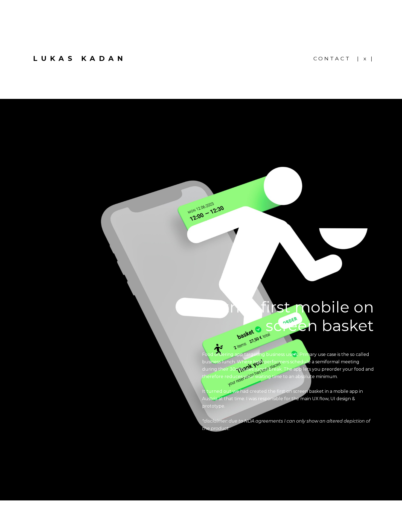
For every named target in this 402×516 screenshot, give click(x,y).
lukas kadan (80, 58)
